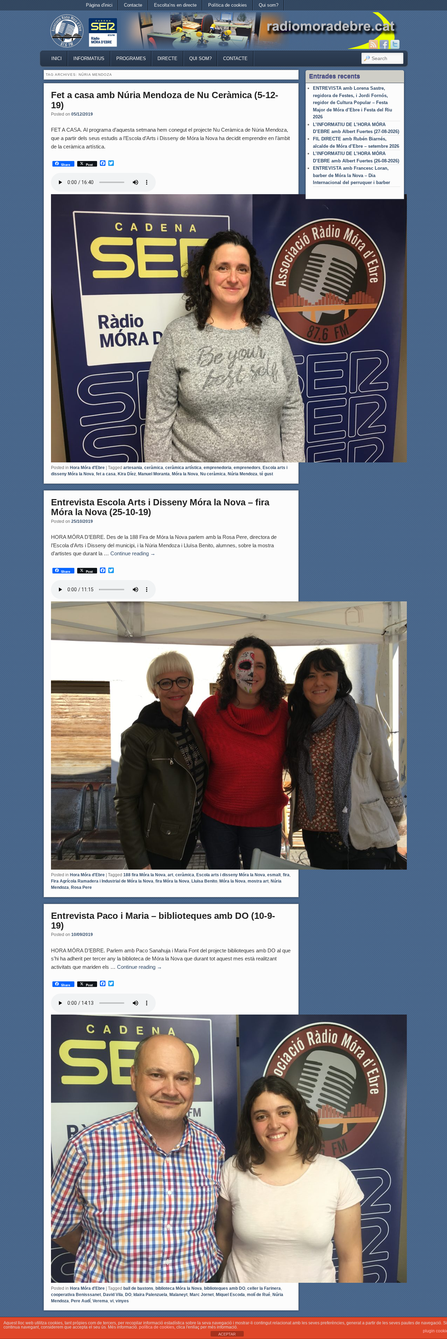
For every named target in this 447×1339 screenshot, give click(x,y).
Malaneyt (178, 1294)
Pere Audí (80, 1300)
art (170, 874)
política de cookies (156, 1327)
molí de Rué (258, 1294)
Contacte (133, 5)
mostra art (258, 881)
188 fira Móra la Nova (144, 874)
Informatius (88, 58)
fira (286, 874)
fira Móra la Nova (172, 881)
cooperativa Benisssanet (76, 1294)
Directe (167, 58)
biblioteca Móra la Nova (178, 1288)
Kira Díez (127, 473)
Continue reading (132, 553)
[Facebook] (384, 44)
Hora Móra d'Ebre (87, 467)
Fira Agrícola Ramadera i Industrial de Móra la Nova (102, 881)
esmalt (274, 874)
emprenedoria (218, 467)
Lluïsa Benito (204, 881)
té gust (266, 473)
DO (128, 1294)
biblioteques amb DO (224, 1288)
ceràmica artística (183, 467)
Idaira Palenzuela (150, 1294)
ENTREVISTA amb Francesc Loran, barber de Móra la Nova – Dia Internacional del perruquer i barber (351, 175)
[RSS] (373, 44)
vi (111, 1300)
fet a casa (106, 473)
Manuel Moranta (154, 473)
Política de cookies (227, 5)
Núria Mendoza (242, 473)
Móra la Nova (185, 473)
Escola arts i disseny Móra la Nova (230, 874)
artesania (132, 467)
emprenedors (247, 467)
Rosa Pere (81, 887)
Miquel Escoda (230, 1294)
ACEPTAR (227, 1334)
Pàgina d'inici (99, 5)
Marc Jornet (202, 1294)
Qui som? (268, 5)
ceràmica (153, 467)
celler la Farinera (264, 1288)
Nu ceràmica (213, 473)
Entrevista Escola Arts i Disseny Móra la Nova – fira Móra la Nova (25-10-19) (160, 507)
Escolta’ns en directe (175, 5)
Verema (100, 1300)
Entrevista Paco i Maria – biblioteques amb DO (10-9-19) (163, 920)
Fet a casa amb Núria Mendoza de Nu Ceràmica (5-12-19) (164, 100)
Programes (131, 58)
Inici (56, 58)
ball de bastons (138, 1288)
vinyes (122, 1300)
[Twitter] (395, 44)
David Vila (113, 1294)
